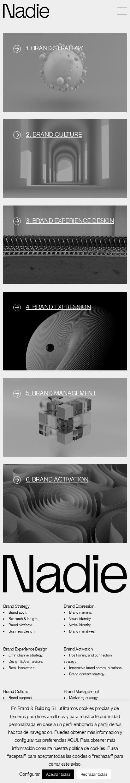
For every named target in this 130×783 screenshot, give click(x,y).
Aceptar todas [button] (58, 774)
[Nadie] (26, 11)
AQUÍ (73, 740)
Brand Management (81, 691)
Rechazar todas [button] (93, 774)
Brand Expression (79, 606)
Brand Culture (15, 691)
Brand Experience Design (25, 648)
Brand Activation (78, 648)
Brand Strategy (16, 606)
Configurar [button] (29, 774)
